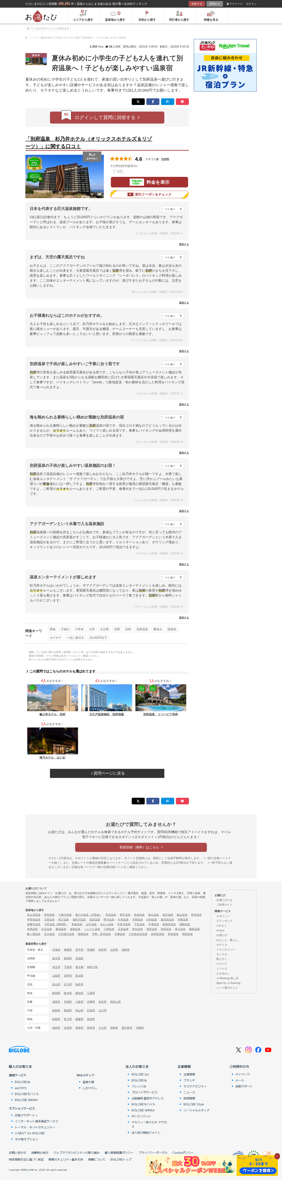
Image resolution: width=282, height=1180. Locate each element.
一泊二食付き (75, 637)
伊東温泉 (183, 919)
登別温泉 (49, 914)
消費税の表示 (40, 1152)
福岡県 (56, 1027)
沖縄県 (140, 1027)
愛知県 (79, 993)
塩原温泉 (94, 919)
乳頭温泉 (110, 914)
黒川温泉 (180, 929)
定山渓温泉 (33, 914)
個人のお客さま (20, 1066)
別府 (117, 629)
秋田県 (102, 949)
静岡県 (56, 993)
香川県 (68, 1019)
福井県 (79, 984)
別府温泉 (142, 629)
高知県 (91, 1019)
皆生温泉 (137, 929)
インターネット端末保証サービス (36, 1121)
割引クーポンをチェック (153, 194)
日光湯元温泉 (66, 934)
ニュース (189, 1092)
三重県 (91, 993)
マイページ (236, 3)
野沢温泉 (109, 919)
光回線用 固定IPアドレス (148, 1098)
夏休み (157, 629)
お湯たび (221, 935)
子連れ (65, 629)
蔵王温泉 (167, 914)
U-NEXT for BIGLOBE (30, 1133)
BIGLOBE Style (194, 1104)
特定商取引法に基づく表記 (26, 1159)
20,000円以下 (98, 637)
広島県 (91, 1010)
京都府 (68, 1001)
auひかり (21, 1088)
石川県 (68, 984)
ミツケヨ (221, 968)
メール (239, 1080)
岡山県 (79, 1010)
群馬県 (68, 958)
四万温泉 (63, 919)
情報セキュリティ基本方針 (66, 1159)
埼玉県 (56, 967)
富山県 (56, 984)
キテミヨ (221, 944)
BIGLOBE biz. (141, 1074)
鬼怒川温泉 (79, 919)
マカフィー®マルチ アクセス (149, 1124)
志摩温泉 (119, 934)
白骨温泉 (123, 919)
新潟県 (79, 975)
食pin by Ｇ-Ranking (228, 983)
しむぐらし (90, 1088)
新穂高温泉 (169, 924)
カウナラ (221, 963)
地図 (119, 171)
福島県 (126, 949)
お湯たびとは (224, 899)
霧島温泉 (194, 929)
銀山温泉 (182, 914)
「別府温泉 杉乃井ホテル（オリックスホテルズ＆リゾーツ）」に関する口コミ (88, 142)
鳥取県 (56, 1010)
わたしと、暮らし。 (228, 940)
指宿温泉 (187, 934)
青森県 (68, 949)
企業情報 (184, 1066)
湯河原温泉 (167, 919)
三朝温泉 (109, 929)
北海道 (56, 949)
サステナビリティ (195, 1086)
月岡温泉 (137, 919)
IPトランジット (141, 1116)
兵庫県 (91, 1001)
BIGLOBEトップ (121, 1159)
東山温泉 (153, 914)
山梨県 (56, 975)
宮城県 (91, 949)
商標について (96, 1159)
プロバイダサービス (145, 1092)
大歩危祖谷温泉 (138, 934)
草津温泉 (196, 914)
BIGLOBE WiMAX (26, 1100)
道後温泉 (75, 929)
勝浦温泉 (61, 929)
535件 (165, 159)
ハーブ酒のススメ (227, 987)
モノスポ (221, 954)
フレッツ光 (139, 1086)
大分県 (104, 629)
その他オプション (26, 1139)
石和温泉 (151, 919)
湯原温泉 (151, 929)
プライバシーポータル (153, 1152)
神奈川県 (92, 967)
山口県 (102, 1010)
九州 (92, 629)
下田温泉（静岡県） (56, 924)
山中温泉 (91, 924)
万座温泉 (49, 919)
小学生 (79, 629)
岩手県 (79, 949)
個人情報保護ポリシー (119, 1152)
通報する (184, 244)
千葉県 (68, 967)
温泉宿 (171, 629)
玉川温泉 (49, 934)
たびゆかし (223, 973)
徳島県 (56, 1019)
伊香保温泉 (33, 919)
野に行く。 (223, 959)
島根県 (68, 1010)
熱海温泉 (173, 934)
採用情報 (189, 1098)
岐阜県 (68, 993)
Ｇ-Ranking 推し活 (227, 978)
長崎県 (79, 1027)
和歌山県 (115, 1001)
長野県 (68, 975)
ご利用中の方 (239, 1066)
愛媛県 (79, 1019)
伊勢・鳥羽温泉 (101, 934)
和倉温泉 (77, 924)
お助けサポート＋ (26, 1115)
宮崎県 (114, 1027)
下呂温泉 (139, 924)
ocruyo (220, 930)
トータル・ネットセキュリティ (35, 1127)
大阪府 (79, 1001)
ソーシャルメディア (197, 1110)
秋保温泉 (139, 914)
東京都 (79, 967)
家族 (53, 629)
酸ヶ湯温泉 (33, 934)
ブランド (189, 1080)
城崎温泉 (184, 924)
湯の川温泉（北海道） (88, 914)
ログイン (251, 3)
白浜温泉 (46, 929)
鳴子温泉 (125, 914)
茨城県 (79, 958)
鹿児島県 (127, 1027)
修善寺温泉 (33, 924)
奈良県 (102, 1001)
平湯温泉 (153, 924)
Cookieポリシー (183, 1152)
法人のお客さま (137, 1066)
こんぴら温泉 (92, 929)
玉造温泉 (123, 929)
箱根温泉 (83, 934)
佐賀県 (68, 1027)
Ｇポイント (223, 916)
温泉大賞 (88, 1082)
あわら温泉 (107, 924)
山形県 (114, 949)
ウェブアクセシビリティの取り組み (76, 1152)
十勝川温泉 (65, 914)
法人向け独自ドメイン (146, 1132)
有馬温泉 (32, 929)
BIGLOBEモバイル (27, 1094)
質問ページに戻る (108, 773)
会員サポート (244, 1086)
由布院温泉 (157, 934)
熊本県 (91, 1027)
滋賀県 (56, 1001)
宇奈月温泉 (123, 924)
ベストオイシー (225, 949)
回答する (197, 3)
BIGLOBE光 (22, 1082)
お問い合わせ (17, 1152)
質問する (214, 3)
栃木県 (56, 958)
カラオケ (55, 637)
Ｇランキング (224, 920)
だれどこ (221, 925)
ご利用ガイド (224, 904)
